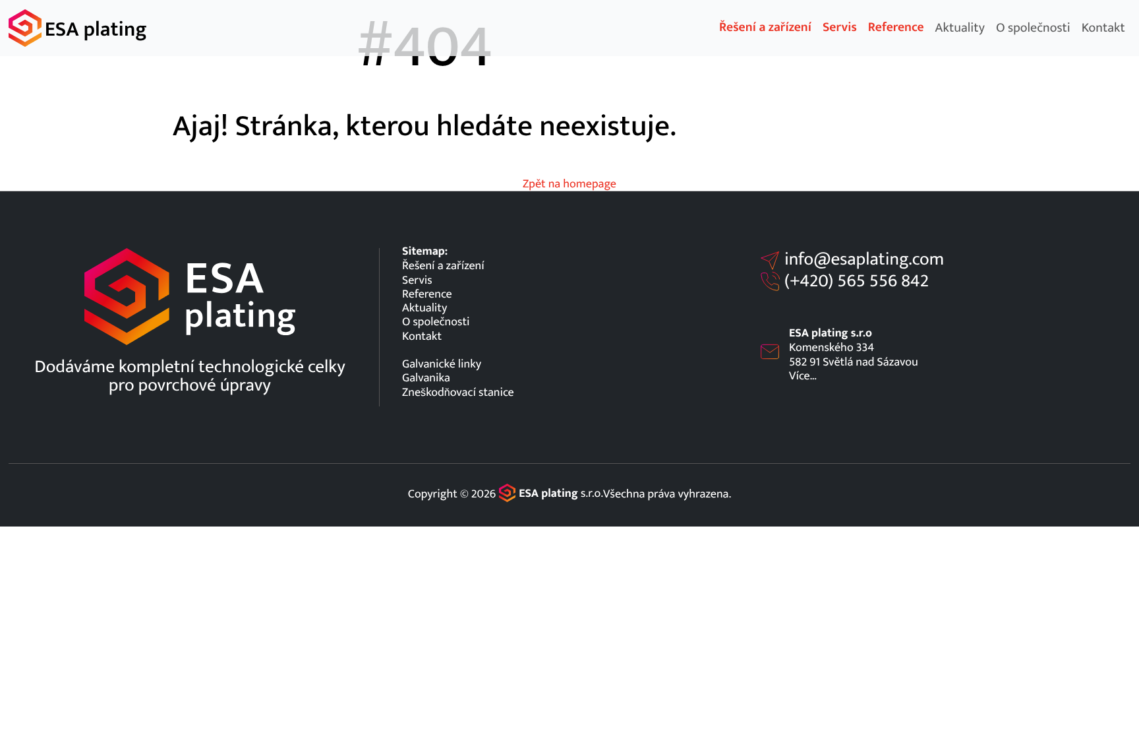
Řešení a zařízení (765, 27)
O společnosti (1033, 27)
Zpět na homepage (569, 184)
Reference (896, 27)
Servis (840, 27)
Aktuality (960, 27)
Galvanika (426, 378)
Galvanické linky (441, 364)
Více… (803, 376)
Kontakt (1103, 27)
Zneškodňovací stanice (458, 392)
